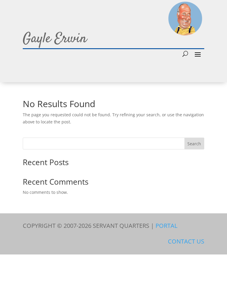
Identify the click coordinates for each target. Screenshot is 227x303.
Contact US (186, 241)
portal (166, 226)
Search (194, 143)
